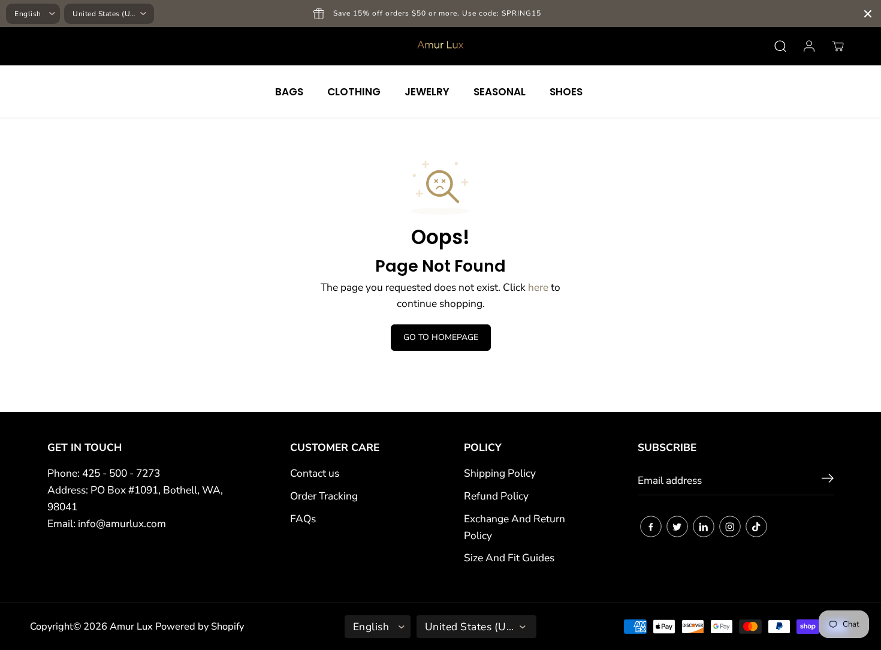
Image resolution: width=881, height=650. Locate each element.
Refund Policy (496, 496)
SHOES (566, 92)
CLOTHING (354, 92)
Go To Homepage (440, 337)
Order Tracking (324, 496)
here (538, 287)
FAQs (303, 518)
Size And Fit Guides (509, 557)
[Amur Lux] (440, 46)
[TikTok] (756, 526)
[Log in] (809, 46)
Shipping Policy (500, 473)
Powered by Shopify (199, 626)
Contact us (314, 473)
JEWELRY (427, 92)
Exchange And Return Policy (514, 527)
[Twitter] (677, 526)
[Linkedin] (703, 526)
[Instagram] (730, 526)
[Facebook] (651, 526)
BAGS (289, 92)
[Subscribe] (828, 480)
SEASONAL (499, 92)
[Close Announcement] (868, 14)
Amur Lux (131, 626)
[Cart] (838, 46)
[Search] (780, 46)
